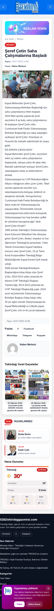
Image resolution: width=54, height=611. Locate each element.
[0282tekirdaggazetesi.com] (27, 7)
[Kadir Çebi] (11, 450)
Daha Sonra (34, 604)
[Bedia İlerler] (11, 435)
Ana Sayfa (9, 39)
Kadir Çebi (23, 450)
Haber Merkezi (28, 344)
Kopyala (41, 335)
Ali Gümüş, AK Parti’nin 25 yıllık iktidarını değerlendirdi (24, 568)
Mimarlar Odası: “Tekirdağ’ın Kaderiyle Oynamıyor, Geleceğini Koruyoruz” (22, 546)
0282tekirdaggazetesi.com (18, 519)
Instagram (26, 534)
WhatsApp (12, 335)
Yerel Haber (5, 578)
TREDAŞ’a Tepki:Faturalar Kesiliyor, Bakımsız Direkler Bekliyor (24, 560)
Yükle (19, 604)
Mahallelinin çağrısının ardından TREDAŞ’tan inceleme (24, 554)
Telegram (27, 335)
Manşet (20, 39)
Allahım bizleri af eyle (27, 453)
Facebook (29, 329)
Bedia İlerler (24, 434)
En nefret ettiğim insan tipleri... (30, 438)
